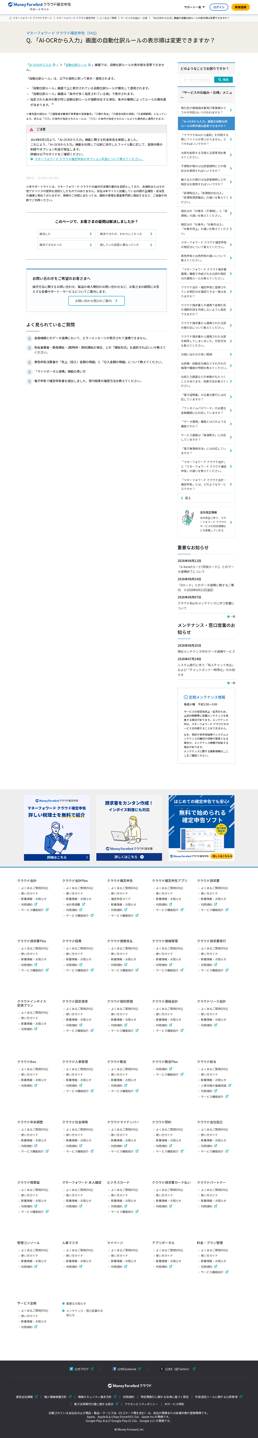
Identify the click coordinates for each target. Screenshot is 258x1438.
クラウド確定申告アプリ (169, 880)
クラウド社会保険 (75, 1121)
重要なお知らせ (76, 1303)
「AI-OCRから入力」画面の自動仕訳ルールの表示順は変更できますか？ (204, 123)
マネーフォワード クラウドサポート (32, 18)
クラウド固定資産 (75, 1001)
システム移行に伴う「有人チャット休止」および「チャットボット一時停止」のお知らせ (206, 670)
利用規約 (26, 904)
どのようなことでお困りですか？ (205, 68)
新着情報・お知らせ (34, 899)
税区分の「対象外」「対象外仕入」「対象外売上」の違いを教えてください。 (205, 228)
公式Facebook (127, 1369)
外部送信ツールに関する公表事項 (216, 1397)
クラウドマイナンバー (123, 1121)
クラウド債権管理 (165, 940)
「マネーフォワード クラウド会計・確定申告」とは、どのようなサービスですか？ (204, 484)
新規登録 (240, 7)
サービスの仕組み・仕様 (134, 18)
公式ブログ (82, 1369)
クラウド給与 (206, 1061)
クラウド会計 (26, 880)
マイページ (115, 1242)
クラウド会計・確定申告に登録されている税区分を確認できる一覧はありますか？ (203, 291)
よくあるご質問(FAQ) (34, 888)
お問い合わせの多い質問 (196, 354)
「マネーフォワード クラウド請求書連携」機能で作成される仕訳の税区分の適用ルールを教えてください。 (204, 273)
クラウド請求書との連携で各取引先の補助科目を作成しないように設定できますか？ (203, 309)
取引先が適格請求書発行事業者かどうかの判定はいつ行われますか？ (203, 110)
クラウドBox (26, 1061)
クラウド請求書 (208, 880)
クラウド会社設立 (210, 1121)
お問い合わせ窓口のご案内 (93, 301)
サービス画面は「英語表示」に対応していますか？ (203, 437)
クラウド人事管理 (75, 1061)
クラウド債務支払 (120, 940)
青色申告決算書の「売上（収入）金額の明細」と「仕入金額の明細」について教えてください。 (99, 362)
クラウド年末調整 (30, 1121)
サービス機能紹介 (32, 910)
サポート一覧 (192, 7)
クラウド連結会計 (165, 1001)
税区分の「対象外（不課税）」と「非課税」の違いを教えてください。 (204, 213)
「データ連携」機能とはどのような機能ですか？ (203, 424)
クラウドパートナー (211, 1182)
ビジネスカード (118, 1182)
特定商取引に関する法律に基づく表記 (165, 1397)
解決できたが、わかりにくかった (121, 234)
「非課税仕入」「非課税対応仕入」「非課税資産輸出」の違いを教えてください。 (205, 197)
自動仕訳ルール (76, 65)
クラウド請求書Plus (31, 940)
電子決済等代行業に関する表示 (93, 1404)
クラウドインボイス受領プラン (31, 1003)
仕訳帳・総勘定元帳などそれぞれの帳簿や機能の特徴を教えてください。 (205, 365)
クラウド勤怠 (116, 1061)
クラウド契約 (161, 1121)
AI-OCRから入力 (40, 65)
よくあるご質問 (108, 18)
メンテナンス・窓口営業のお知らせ (84, 1313)
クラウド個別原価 (120, 1001)
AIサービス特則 (174, 1404)
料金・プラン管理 (210, 1242)
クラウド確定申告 (120, 880)
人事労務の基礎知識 (213, 1085)
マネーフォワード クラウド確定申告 (75, 18)
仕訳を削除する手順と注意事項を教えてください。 (203, 155)
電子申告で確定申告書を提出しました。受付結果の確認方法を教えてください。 (88, 380)
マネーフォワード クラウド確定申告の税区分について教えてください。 (204, 244)
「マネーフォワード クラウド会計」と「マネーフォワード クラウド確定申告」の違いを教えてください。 (204, 466)
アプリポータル (163, 1242)
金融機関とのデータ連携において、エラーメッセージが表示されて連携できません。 (91, 338)
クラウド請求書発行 (211, 940)
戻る (188, 498)
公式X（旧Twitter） (178, 1369)
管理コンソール (28, 1242)
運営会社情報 (24, 1397)
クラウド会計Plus (75, 880)
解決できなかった (51, 245)
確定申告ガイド (121, 899)
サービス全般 (26, 1303)
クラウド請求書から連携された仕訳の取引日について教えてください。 (203, 325)
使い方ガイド (29, 893)
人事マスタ (70, 1242)
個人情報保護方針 (55, 1397)
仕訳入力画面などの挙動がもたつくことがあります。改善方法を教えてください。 (205, 381)
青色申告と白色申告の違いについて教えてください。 (203, 258)
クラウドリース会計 (211, 1001)
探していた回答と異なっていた (119, 245)
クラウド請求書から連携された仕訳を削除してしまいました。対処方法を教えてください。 (203, 340)
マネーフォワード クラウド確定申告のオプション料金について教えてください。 (89, 159)
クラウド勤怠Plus (165, 1061)
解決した (45, 234)
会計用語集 (73, 904)
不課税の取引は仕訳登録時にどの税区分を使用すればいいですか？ (203, 168)
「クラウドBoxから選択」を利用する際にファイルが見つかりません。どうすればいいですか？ (205, 139)
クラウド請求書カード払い (171, 1182)
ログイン (219, 7)
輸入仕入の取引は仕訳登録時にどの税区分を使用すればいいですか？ (203, 181)
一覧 (232, 616)
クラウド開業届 (28, 1182)
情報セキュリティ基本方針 (95, 1397)
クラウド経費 (71, 940)
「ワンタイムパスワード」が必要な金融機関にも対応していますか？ (203, 410)
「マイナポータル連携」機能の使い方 (60, 371)
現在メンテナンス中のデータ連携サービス (206, 651)
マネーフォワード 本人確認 (81, 1182)
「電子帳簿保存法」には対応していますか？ (203, 450)
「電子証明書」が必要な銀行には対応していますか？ (203, 397)
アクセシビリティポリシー (141, 1404)
